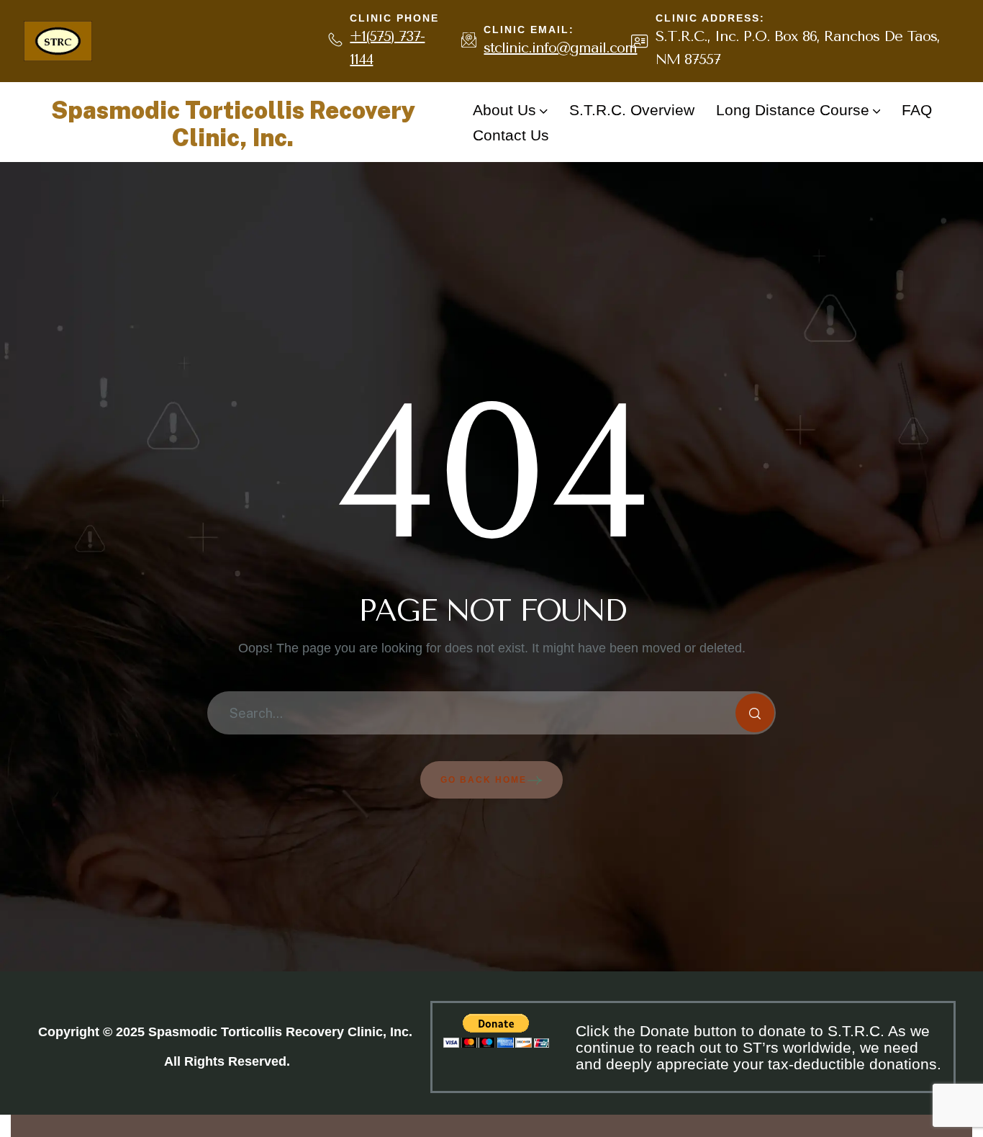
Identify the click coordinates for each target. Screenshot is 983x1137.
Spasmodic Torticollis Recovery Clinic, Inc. (233, 123)
